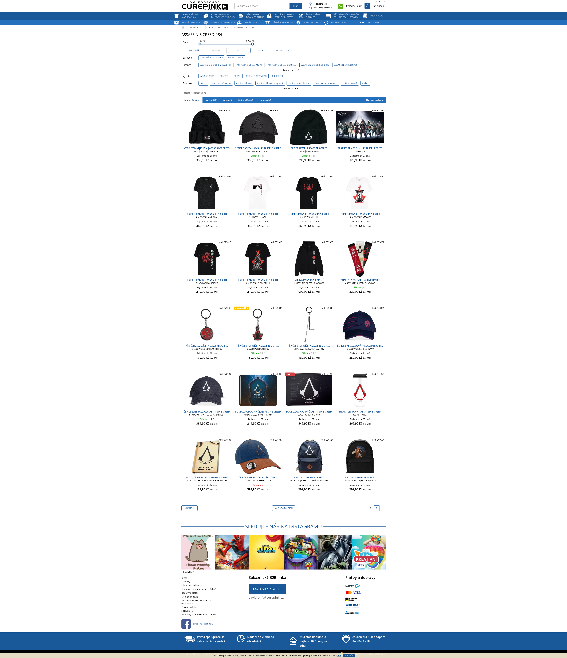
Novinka (216, 50)
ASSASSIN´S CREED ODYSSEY (282, 64)
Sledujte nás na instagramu (283, 526)
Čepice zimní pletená (298, 83)
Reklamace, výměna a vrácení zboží (198, 589)
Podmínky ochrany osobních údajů (198, 614)
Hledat (296, 5)
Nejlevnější (211, 100)
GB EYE (237, 76)
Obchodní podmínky (191, 585)
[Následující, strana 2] (376, 508)
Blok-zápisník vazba (221, 83)
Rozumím (349, 655)
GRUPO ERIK (278, 76)
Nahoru (190, 508)
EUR (378, 1)
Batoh (203, 83)
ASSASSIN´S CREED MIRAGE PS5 (216, 64)
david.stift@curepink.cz (266, 597)
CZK (384, 1)
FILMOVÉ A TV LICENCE (211, 57)
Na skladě (194, 50)
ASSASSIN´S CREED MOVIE (250, 64)
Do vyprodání (283, 50)
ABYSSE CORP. (207, 76)
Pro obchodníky (189, 607)
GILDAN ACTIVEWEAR (256, 76)
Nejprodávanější (246, 100)
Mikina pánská (350, 83)
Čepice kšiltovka (244, 83)
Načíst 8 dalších (284, 508)
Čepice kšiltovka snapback (270, 83)
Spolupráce (187, 610)
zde (339, 655)
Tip (238, 50)
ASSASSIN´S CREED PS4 (345, 64)
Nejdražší (227, 100)
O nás (184, 577)
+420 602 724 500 (267, 588)
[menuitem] (191, 16)
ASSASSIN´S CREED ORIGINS (315, 64)
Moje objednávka (189, 596)
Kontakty (185, 581)
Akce (260, 50)
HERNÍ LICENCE (235, 57)
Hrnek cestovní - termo (326, 83)
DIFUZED (224, 76)
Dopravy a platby (189, 592)
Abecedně (266, 100)
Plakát (365, 83)
